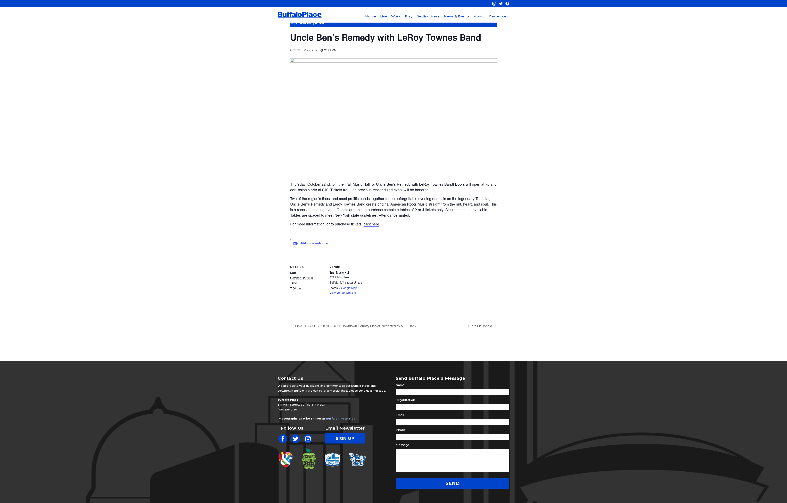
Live (383, 16)
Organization (405, 400)
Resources (498, 16)
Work (396, 16)
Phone (401, 430)
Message (402, 445)
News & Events (457, 16)
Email (400, 415)
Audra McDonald (480, 326)
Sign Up (345, 438)
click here (371, 223)
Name (400, 385)
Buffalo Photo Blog (341, 418)
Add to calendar (311, 243)
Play (409, 16)
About (479, 16)
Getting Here (428, 16)
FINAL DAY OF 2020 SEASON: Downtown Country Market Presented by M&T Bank (355, 326)
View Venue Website (343, 292)
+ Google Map (348, 288)
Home (370, 16)
